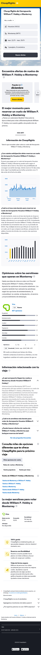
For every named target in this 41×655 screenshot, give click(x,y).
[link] (17, 99)
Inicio (15, 615)
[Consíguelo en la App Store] (25, 649)
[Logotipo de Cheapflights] (8, 3)
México (22, 615)
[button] (20, 26)
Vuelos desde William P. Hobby (13, 489)
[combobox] (9, 20)
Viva (13, 304)
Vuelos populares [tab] (9, 470)
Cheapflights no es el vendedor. (15, 599)
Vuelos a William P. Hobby (11, 483)
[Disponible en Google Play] (15, 649)
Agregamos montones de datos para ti (17, 603)
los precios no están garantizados (18, 593)
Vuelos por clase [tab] (24, 470)
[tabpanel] (20, 210)
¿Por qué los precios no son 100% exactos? (19, 607)
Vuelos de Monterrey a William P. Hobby (16, 480)
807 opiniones (17, 311)
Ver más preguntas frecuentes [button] (20, 438)
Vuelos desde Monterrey (10, 492)
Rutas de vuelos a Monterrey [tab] (13, 465)
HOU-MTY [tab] (20, 133)
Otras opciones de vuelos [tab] (12, 460)
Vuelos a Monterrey (9, 486)
